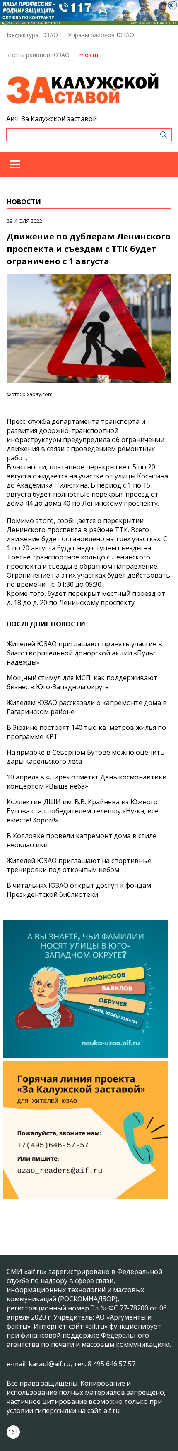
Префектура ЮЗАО (31, 35)
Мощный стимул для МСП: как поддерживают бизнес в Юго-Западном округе (82, 682)
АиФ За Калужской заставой (51, 118)
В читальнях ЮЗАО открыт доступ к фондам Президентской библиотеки (79, 890)
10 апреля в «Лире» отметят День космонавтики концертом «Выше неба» (86, 781)
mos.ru (88, 55)
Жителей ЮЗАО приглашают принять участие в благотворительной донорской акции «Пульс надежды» (84, 653)
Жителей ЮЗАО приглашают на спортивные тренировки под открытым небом (79, 865)
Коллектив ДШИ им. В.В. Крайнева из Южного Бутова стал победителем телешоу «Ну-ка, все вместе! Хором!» (82, 811)
